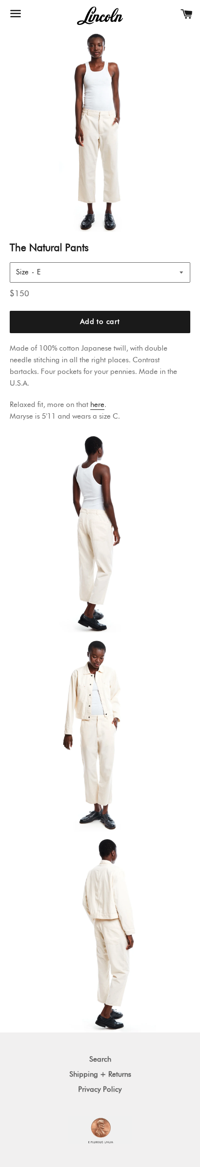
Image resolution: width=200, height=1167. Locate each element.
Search (100, 1059)
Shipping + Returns (100, 1074)
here (97, 404)
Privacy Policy (100, 1089)
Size (22, 272)
